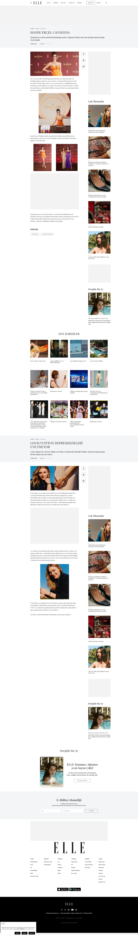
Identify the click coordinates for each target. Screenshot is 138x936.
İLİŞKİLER (79, 3)
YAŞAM (100, 859)
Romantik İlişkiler (89, 864)
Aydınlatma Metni (70, 918)
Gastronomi (101, 867)
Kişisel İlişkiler (88, 862)
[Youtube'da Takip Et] (72, 910)
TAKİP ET (99, 3)
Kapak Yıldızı (74, 862)
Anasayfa (32, 28)
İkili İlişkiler (87, 867)
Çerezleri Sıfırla (79, 918)
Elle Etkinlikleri (47, 864)
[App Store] (63, 889)
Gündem (73, 867)
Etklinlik (46, 859)
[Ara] (106, 2)
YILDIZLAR (73, 859)
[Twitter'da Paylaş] (83, 60)
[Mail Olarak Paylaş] (83, 66)
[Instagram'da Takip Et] (68, 910)
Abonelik (57, 918)
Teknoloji (101, 870)
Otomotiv (101, 873)
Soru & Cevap (102, 876)
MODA (48, 3)
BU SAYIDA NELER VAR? (82, 780)
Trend (31, 864)
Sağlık (59, 870)
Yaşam (37, 28)
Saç (58, 862)
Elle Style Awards (48, 862)
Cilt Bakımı (60, 867)
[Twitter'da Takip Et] (65, 910)
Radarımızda (43, 28)
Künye (63, 918)
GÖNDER (91, 810)
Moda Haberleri (34, 862)
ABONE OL (91, 3)
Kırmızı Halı (74, 873)
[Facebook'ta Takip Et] (62, 910)
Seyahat (100, 879)
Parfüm (59, 873)
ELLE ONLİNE (42, 43)
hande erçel (35, 234)
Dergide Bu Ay (102, 882)
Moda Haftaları (33, 870)
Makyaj (59, 864)
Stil (31, 867)
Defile (31, 873)
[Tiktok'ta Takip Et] (76, 910)
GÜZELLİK (55, 3)
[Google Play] (75, 889)
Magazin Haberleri (75, 870)
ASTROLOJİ (71, 3)
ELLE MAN (63, 3)
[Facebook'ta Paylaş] (83, 54)
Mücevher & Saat (34, 876)
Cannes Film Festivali (47, 234)
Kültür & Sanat (102, 864)
